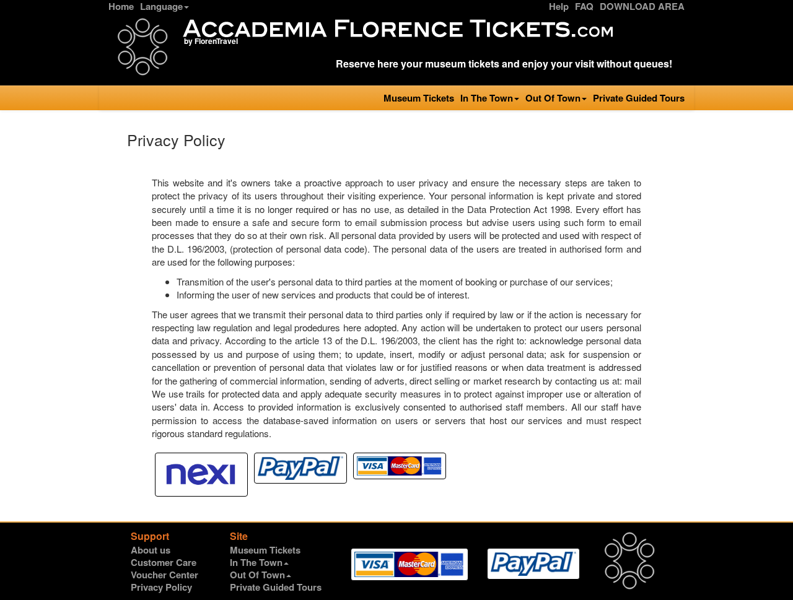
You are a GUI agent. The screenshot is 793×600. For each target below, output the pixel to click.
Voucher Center (164, 574)
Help (559, 6)
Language (161, 6)
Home (121, 6)
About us (150, 550)
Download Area (642, 6)
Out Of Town (553, 98)
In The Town (486, 98)
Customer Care (163, 562)
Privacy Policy (161, 587)
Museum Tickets (418, 98)
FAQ (584, 6)
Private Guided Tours (639, 98)
